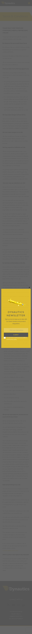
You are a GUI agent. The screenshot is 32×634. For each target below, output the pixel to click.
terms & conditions (22, 337)
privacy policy (13, 339)
